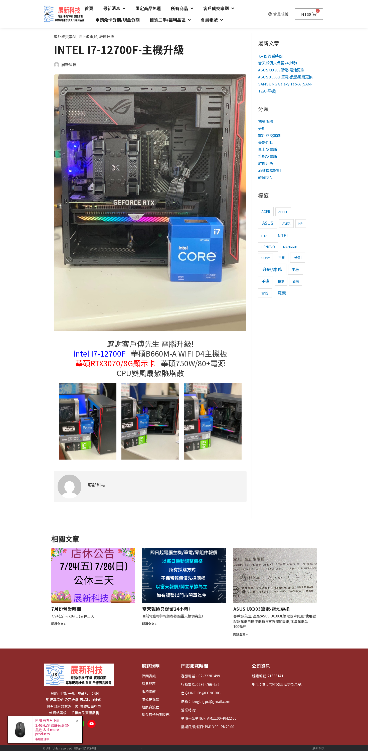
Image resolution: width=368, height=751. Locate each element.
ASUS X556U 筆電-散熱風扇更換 (285, 76)
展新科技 (318, 748)
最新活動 (265, 142)
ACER (265, 211)
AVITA (286, 223)
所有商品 (179, 8)
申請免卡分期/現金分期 (117, 20)
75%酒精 (265, 121)
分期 (262, 128)
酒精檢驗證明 (269, 170)
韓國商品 (265, 177)
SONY (265, 257)
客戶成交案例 (216, 8)
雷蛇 (264, 292)
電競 (282, 292)
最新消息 (111, 8)
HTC (264, 236)
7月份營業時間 (270, 56)
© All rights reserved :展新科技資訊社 (69, 748)
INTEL (282, 235)
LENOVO (268, 246)
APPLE (283, 211)
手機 (265, 281)
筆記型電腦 (267, 156)
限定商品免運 (148, 8)
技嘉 (281, 281)
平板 (295, 269)
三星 (281, 257)
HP (300, 223)
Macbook (290, 247)
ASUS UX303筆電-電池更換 (281, 69)
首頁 (89, 8)
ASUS (267, 223)
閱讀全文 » (58, 623)
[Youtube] (91, 724)
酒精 (295, 281)
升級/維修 (272, 269)
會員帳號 (209, 20)
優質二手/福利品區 (168, 20)
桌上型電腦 (87, 36)
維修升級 (106, 36)
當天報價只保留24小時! (277, 62)
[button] (278, 14)
